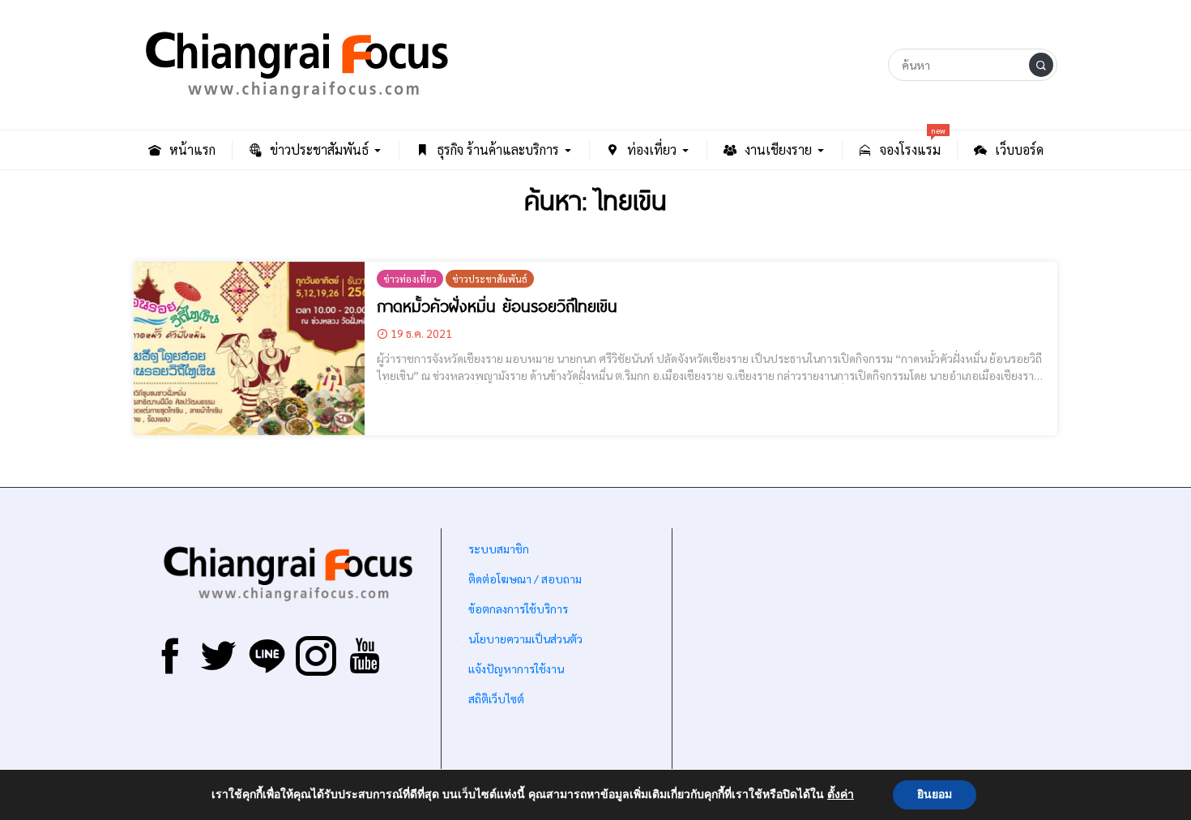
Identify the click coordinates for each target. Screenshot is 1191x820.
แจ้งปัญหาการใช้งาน (515, 668)
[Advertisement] (865, 653)
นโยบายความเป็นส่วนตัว (525, 638)
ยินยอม (934, 794)
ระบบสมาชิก (498, 548)
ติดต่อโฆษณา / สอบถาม (525, 578)
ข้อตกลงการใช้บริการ (518, 608)
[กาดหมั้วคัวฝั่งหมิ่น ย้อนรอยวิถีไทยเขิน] (249, 348)
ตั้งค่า (840, 795)
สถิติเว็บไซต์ (496, 698)
